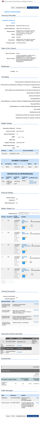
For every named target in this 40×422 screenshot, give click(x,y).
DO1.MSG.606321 (15, 402)
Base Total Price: (10, 25)
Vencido (24, 180)
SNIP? (13, 137)
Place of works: (11, 58)
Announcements (5, 402)
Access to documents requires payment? (9, 297)
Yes (19, 137)
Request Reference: (9, 28)
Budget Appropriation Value (9, 147)
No (23, 137)
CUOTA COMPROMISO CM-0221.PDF (33, 182)
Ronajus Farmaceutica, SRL (25, 270)
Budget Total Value (10, 142)
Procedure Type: (10, 42)
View (37, 153)
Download (36, 303)
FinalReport (4, 397)
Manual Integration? (9, 134)
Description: (11, 40)
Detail (37, 397)
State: (13, 37)
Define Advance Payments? (11, 199)
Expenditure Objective (9, 128)
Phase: (13, 34)
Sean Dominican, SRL (25, 221)
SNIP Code (12, 139)
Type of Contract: (10, 53)
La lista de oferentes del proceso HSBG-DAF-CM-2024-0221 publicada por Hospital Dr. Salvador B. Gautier (27, 405)
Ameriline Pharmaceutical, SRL (26, 246)
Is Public (12, 71)
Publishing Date (13, 213)
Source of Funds (10, 131)
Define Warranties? (10, 203)
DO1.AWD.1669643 (15, 397)
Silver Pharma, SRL (25, 233)
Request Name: (11, 31)
